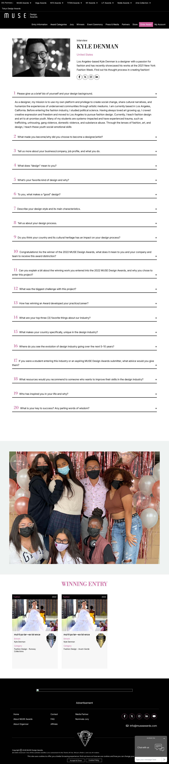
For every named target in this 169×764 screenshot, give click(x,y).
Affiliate (54, 724)
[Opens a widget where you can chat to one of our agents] (151, 749)
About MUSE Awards (22, 719)
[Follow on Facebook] (124, 716)
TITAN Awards (73, 3)
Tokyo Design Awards (11, 8)
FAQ (52, 719)
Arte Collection (142, 3)
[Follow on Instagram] (139, 716)
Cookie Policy (94, 760)
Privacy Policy (79, 753)
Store (135, 24)
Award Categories (58, 24)
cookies (96, 753)
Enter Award (146, 24)
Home (16, 714)
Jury (72, 24)
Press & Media (112, 24)
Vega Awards (40, 3)
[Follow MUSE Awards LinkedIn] (146, 716)
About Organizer (21, 724)
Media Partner (81, 714)
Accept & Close (76, 760)
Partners (126, 24)
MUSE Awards (23, 3)
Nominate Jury (82, 719)
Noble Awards (124, 3)
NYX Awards (55, 3)
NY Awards (91, 3)
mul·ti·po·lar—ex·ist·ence (27, 634)
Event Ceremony (95, 24)
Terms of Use (68, 753)
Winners (80, 24)
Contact (54, 714)
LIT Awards (107, 3)
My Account (159, 24)
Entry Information (40, 24)
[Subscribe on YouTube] (154, 716)
